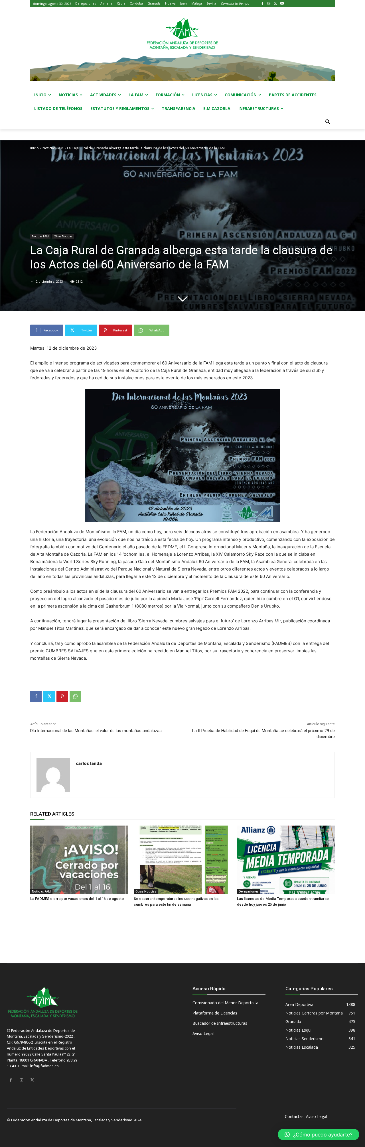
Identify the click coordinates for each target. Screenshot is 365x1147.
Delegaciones (249, 891)
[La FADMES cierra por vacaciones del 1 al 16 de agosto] (79, 860)
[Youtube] (282, 3)
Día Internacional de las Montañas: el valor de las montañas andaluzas (96, 730)
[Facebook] (262, 3)
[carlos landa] (53, 775)
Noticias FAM (52, 148)
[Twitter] (275, 3)
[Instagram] (269, 3)
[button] (328, 122)
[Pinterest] (62, 696)
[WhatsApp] (75, 696)
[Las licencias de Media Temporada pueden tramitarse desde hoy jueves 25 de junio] (286, 860)
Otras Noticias (63, 236)
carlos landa (89, 763)
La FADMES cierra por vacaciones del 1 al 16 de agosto (77, 899)
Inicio (34, 148)
